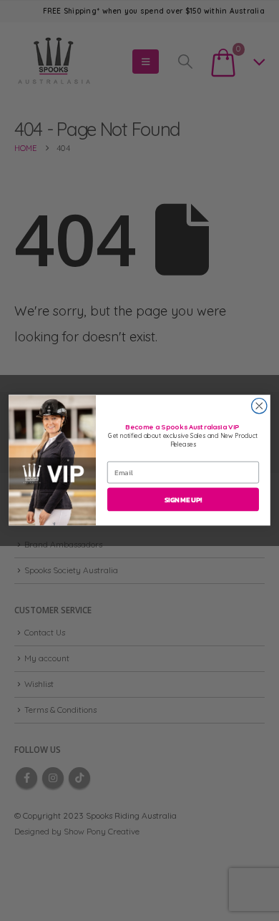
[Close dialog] (259, 406)
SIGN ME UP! (183, 499)
